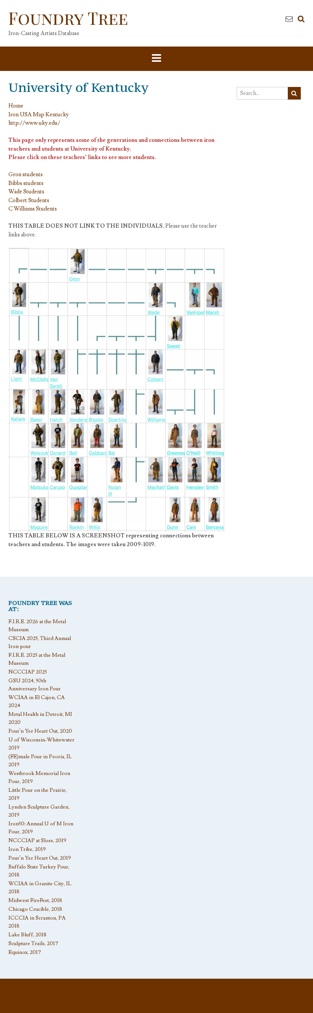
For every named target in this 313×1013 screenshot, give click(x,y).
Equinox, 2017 (24, 952)
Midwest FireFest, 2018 (35, 900)
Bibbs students (26, 183)
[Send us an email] (289, 19)
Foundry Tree (68, 17)
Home (15, 105)
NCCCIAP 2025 (27, 672)
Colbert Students (28, 200)
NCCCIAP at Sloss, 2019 (37, 840)
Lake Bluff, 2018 (27, 934)
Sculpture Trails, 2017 (33, 943)
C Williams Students (32, 208)
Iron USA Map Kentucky (38, 114)
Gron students (25, 174)
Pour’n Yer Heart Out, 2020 (40, 731)
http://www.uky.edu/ (34, 123)
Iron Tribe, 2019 (27, 849)
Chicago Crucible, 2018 (35, 909)
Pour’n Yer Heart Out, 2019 (39, 858)
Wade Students (26, 191)
